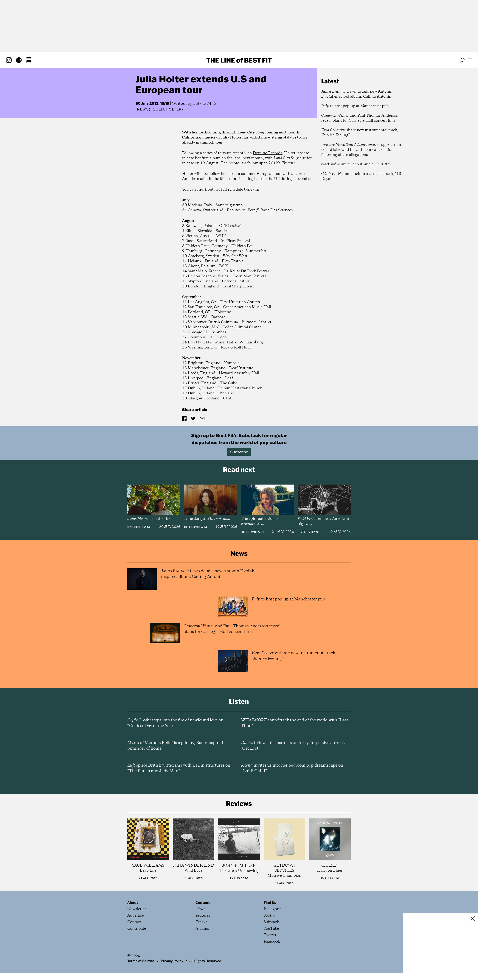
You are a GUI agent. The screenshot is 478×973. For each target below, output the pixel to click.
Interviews (138, 527)
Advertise (135, 915)
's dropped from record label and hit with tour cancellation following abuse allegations (361, 149)
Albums (202, 928)
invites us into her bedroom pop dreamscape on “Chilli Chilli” (292, 768)
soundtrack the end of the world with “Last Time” (294, 723)
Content (202, 902)
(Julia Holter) (168, 109)
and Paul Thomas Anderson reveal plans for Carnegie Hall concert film (359, 118)
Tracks (201, 922)
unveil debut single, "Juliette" (355, 164)
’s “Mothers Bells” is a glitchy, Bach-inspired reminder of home (175, 745)
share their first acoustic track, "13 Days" (361, 176)
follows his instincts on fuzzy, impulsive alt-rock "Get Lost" (293, 745)
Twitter (270, 935)
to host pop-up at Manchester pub (355, 106)
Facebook (272, 941)
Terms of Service (141, 960)
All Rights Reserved (205, 960)
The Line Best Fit (239, 60)
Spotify (270, 915)
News (143, 109)
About (132, 902)
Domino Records (267, 153)
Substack (271, 922)
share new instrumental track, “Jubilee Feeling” (359, 133)
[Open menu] (470, 60)
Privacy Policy (172, 960)
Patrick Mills (204, 103)
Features (202, 915)
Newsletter (136, 909)
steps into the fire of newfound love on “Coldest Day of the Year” (175, 723)
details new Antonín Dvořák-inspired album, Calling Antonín (356, 94)
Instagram (273, 909)
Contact (134, 922)
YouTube (271, 928)
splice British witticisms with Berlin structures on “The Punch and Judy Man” (178, 768)
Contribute (136, 928)
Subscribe (239, 451)
